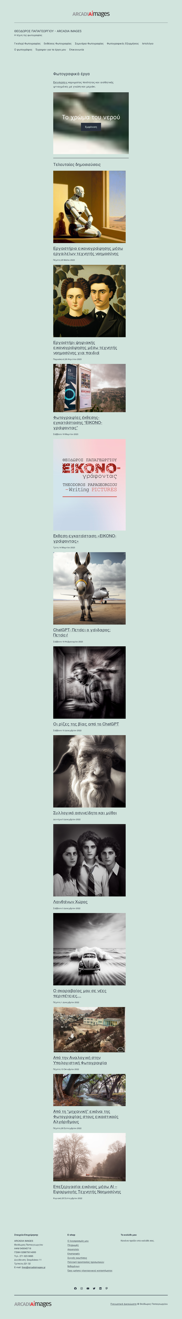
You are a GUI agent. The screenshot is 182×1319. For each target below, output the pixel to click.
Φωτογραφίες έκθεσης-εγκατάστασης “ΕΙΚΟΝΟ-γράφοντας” (77, 422)
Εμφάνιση (91, 126)
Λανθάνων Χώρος (70, 901)
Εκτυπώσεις (60, 82)
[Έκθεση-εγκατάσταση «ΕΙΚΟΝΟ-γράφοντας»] (89, 485)
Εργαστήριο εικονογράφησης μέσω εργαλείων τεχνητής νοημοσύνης (88, 251)
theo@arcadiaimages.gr (33, 1267)
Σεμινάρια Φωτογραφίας (89, 43)
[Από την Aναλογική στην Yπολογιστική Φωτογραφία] (89, 1029)
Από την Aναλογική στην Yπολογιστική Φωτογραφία (80, 1060)
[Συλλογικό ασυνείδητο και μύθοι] (89, 771)
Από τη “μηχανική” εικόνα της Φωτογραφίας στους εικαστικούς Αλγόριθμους (85, 1116)
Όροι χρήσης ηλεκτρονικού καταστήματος (89, 1270)
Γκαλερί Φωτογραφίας (27, 43)
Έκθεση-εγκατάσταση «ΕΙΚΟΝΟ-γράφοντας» (84, 538)
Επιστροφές (73, 1253)
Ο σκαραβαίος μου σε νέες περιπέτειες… (79, 993)
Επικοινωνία (76, 49)
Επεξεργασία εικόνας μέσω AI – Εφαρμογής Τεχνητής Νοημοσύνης (87, 1189)
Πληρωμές (73, 1245)
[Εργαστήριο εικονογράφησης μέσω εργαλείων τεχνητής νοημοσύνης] (89, 207)
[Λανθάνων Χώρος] (89, 860)
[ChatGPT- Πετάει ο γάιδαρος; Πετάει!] (89, 588)
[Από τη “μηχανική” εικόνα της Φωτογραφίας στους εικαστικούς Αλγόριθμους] (89, 1090)
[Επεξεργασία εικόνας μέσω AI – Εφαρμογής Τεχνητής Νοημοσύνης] (89, 1157)
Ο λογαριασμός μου (78, 1241)
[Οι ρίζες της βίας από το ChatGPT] (89, 682)
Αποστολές (73, 1249)
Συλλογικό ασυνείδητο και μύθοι (85, 812)
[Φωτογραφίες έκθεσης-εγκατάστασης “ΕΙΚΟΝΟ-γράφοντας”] (89, 388)
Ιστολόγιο (147, 43)
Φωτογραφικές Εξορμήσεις (123, 43)
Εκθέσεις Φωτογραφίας (58, 43)
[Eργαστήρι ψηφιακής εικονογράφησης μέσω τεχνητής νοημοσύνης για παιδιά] (89, 301)
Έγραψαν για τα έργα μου (51, 49)
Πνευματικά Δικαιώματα (123, 1304)
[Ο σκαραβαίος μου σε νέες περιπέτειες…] (89, 949)
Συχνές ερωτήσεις (77, 1258)
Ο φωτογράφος (23, 49)
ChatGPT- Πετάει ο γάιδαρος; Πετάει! (82, 632)
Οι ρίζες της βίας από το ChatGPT (86, 723)
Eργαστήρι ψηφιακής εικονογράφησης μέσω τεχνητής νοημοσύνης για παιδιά (85, 347)
